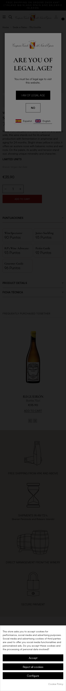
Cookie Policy (55, 684)
